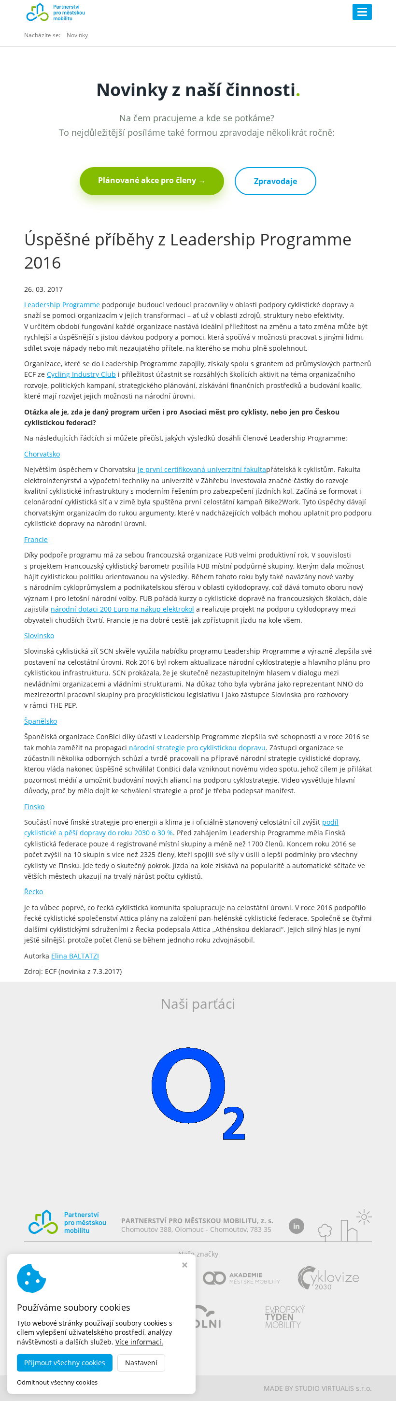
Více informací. (139, 1341)
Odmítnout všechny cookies (57, 1382)
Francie (36, 539)
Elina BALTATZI (75, 955)
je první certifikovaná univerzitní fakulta (202, 469)
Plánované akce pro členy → (152, 180)
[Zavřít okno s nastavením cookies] (185, 1266)
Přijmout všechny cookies (64, 1362)
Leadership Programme (62, 304)
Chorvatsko (42, 453)
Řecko (33, 891)
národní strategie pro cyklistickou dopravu (197, 747)
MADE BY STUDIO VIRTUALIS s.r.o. (318, 1388)
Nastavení (141, 1362)
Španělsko (40, 721)
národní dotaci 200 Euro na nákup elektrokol (122, 609)
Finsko (34, 806)
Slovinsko (39, 635)
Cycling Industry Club (81, 374)
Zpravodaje (275, 181)
